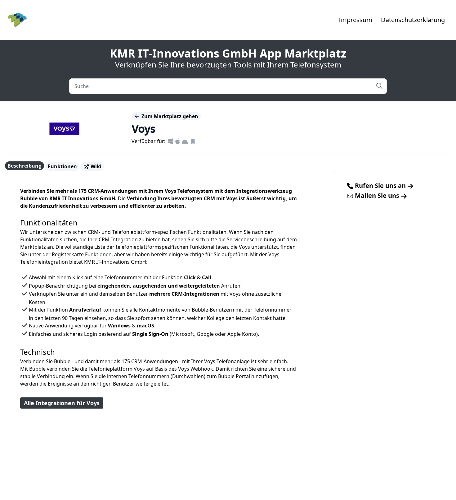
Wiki (95, 166)
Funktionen (62, 166)
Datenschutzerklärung (413, 20)
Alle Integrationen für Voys (62, 403)
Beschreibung (24, 165)
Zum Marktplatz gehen (169, 116)
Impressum (355, 20)
